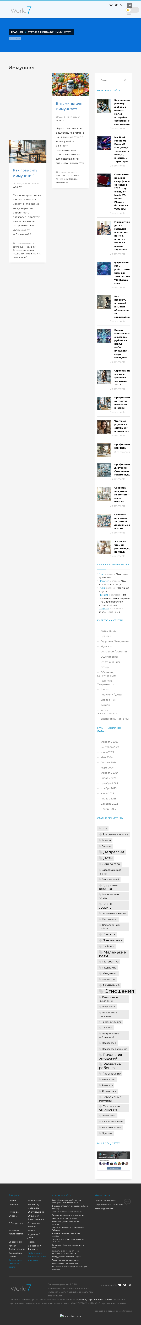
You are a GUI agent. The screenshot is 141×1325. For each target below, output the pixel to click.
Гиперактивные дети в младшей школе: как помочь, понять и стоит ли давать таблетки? (123, 236)
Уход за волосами (111, 1127)
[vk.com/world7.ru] (119, 1285)
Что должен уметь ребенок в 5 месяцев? (65, 1223)
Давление (107, 846)
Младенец (109, 973)
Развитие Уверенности (105, 682)
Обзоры (106, 667)
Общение (111, 985)
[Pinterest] (121, 5)
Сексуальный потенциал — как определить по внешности (66, 1252)
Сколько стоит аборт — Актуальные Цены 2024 (68, 1240)
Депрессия (113, 852)
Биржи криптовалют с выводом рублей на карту (70, 1207)
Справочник (108, 699)
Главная (13, 1200)
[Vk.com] (110, 5)
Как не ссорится (106, 905)
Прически (107, 1028)
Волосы (106, 840)
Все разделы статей (15, 1255)
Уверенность (109, 1115)
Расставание (111, 1073)
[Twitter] (116, 5)
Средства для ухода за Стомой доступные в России (122, 521)
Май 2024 (106, 757)
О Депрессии (109, 656)
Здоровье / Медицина (67, 176)
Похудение (108, 1006)
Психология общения (114, 1049)
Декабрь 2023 (109, 783)
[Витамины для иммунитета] (70, 85)
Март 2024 (107, 767)
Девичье (106, 636)
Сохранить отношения (109, 1108)
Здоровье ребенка (108, 887)
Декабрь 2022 (109, 803)
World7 (60, 120)
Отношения (119, 991)
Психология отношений (110, 1056)
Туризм (105, 704)
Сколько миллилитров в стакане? (67, 1212)
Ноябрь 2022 (109, 808)
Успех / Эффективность (107, 712)
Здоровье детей (110, 879)
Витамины (71, 179)
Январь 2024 (108, 777)
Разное (105, 689)
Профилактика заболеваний (109, 1035)
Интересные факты (109, 896)
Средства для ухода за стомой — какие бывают (122, 494)
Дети (108, 858)
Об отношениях (110, 661)
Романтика (109, 1091)
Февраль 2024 (109, 772)
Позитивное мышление (108, 999)
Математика (110, 961)
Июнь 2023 (107, 793)
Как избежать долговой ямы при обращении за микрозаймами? (124, 306)
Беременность (115, 834)
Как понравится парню (114, 913)
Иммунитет (62, 182)
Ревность (107, 1085)
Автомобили (109, 630)
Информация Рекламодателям (37, 1255)
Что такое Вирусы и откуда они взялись (66, 1234)
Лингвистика (113, 940)
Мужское (106, 646)
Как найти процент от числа (64, 1218)
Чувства (107, 1133)
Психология (109, 1042)
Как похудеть (109, 919)
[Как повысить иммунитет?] (27, 152)
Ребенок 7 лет (108, 1079)
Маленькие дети (112, 954)
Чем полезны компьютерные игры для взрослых (69, 1267)
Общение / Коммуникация (106, 674)
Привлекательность (111, 1022)
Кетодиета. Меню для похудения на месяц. (68, 1246)
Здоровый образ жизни (110, 871)
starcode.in (127, 1311)
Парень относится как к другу (65, 1260)
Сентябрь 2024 (110, 746)
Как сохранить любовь (109, 926)
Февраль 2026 (109, 741)
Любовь (108, 946)
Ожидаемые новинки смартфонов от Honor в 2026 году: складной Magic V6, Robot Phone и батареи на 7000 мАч (122, 191)
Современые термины (110, 1098)
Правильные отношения (108, 1014)
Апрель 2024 (109, 762)
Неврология (108, 979)
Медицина (18, 254)
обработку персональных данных (94, 1299)
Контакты (33, 1260)
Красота (109, 934)
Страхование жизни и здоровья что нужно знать (122, 377)
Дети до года (111, 864)
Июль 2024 (107, 752)
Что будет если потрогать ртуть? (67, 1257)
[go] (125, 80)
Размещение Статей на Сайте (15, 1263)
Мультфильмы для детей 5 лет (65, 1263)
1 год (104, 828)
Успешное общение (112, 1121)
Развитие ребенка (110, 1066)
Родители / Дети (111, 694)
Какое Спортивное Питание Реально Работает (68, 1228)
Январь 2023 (108, 798)
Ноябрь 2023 (109, 788)
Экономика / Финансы (115, 718)
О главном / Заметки (114, 651)
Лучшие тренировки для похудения (68, 1215)
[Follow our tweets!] (124, 1285)
